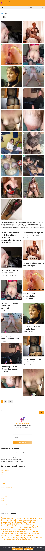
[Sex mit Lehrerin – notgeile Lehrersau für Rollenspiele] (33, 313)
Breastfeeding (34, 520)
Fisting (35, 526)
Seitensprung (24, 537)
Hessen (2, 485)
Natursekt (4, 533)
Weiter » (10, 401)
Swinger (3, 539)
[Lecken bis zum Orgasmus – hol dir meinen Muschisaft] (11, 323)
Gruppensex (12, 528)
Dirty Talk (24, 524)
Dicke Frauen (5, 524)
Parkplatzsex (5, 535)
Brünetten (4, 522)
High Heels (25, 529)
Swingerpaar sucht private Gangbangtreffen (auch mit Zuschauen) (14, 457)
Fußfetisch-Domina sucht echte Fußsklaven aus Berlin (11, 459)
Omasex (16, 533)
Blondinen (5, 520)
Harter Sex (5, 529)
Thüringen (3, 509)
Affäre (12, 518)
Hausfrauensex (16, 529)
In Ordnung (15, 549)
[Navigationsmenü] (2, 7)
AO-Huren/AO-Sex (27, 518)
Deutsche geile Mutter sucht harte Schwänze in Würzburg (33, 361)
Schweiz (2, 507)
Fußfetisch (41, 526)
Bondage (27, 520)
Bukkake (11, 522)
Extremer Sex (20, 526)
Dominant (31, 524)
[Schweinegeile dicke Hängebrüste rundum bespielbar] (11, 382)
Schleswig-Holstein (5, 504)
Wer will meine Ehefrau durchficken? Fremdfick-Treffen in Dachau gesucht (15, 455)
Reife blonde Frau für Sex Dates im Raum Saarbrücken (33, 328)
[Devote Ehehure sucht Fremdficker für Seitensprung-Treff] (11, 290)
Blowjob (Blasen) (16, 520)
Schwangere (15, 537)
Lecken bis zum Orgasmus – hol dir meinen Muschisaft (11, 305)
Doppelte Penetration (8, 526)
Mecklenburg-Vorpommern (6, 487)
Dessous (26, 522)
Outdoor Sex (35, 533)
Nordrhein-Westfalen (5, 491)
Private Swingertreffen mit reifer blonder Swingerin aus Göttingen (14, 452)
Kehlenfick (4, 531)
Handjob (35, 528)
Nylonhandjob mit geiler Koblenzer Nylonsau (33, 233)
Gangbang (4, 528)
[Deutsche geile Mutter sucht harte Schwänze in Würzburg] (33, 382)
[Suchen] (42, 7)
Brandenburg (3, 478)
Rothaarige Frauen (6, 537)
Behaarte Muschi (37, 518)
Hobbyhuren (33, 530)
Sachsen (2, 500)
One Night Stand (24, 533)
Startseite (2, 13)
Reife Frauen (14, 535)
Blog (2, 476)
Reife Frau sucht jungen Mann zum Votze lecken (10, 337)
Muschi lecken (33, 531)
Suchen (2, 410)
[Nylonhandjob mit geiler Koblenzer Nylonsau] (33, 250)
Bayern (2, 472)
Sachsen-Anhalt (4, 502)
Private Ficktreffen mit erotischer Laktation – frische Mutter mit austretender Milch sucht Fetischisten (11, 237)
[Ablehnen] (43, 548)
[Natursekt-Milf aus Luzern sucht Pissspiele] (33, 280)
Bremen (2, 481)
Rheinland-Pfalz (4, 496)
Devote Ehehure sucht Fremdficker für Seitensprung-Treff (10, 272)
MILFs (14, 531)
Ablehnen (21, 549)
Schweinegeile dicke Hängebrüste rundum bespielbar (9, 369)
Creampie (18, 522)
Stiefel (31, 537)
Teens (19, 539)
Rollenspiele (30, 535)
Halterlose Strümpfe (24, 528)
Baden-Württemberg (5, 470)
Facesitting (29, 526)
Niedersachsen (4, 489)
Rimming (22, 535)
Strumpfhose (38, 537)
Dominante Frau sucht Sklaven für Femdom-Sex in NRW (12, 461)
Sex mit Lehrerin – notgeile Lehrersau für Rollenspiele (32, 296)
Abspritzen (5, 518)
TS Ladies (30, 539)
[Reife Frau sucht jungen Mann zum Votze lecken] (11, 353)
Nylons (11, 533)
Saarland (2, 498)
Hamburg (3, 483)
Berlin (2, 474)
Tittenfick (24, 539)
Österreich (3, 494)
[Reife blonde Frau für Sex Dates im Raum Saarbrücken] (33, 346)
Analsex (18, 518)
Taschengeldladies (11, 539)
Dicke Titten (15, 524)
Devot (32, 522)
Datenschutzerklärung (28, 549)
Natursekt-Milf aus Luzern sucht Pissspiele (33, 264)
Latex (10, 531)
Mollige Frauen (21, 531)
